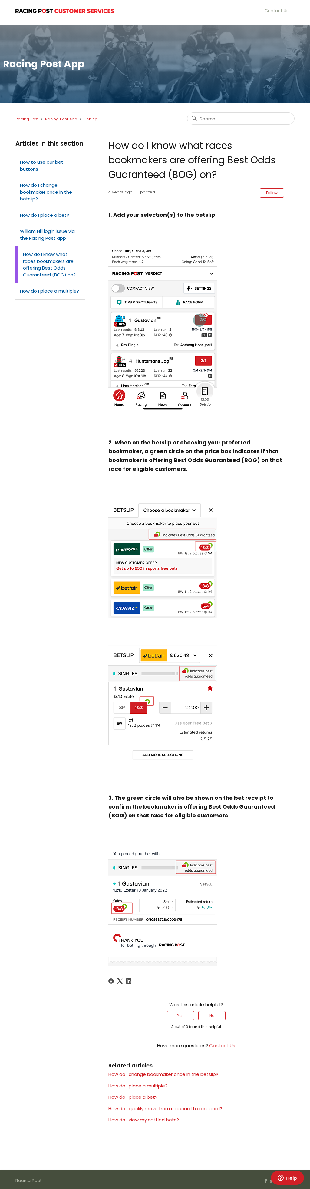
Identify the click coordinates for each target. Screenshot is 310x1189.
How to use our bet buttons (41, 165)
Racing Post (26, 119)
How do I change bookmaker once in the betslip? (46, 192)
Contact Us (277, 11)
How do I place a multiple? (49, 291)
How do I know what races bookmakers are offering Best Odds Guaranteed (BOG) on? (49, 264)
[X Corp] (120, 981)
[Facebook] (111, 981)
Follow (272, 192)
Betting (90, 119)
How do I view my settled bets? (143, 1120)
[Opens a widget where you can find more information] (287, 1178)
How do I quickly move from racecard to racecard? (165, 1108)
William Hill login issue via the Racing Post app (47, 234)
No (211, 1015)
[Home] (64, 10)
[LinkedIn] (128, 981)
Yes (180, 1015)
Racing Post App (61, 119)
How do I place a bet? (44, 215)
